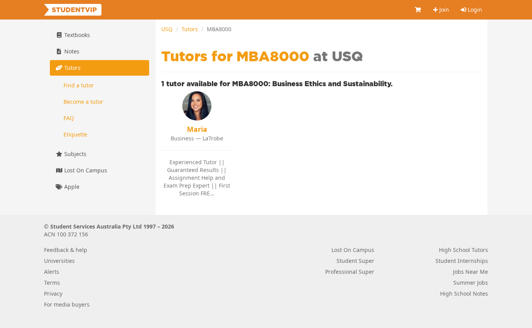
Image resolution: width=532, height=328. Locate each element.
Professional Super (349, 271)
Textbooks (76, 35)
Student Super (355, 260)
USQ (167, 29)
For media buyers (67, 304)
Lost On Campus (85, 170)
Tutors (189, 29)
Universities (59, 260)
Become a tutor (83, 101)
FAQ (68, 118)
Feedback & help (65, 250)
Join (443, 9)
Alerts (51, 271)
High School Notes (464, 293)
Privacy (53, 293)
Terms (52, 282)
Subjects (74, 154)
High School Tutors (463, 250)
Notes (71, 51)
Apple (71, 186)
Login (474, 9)
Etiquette (75, 134)
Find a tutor (78, 85)
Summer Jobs (470, 282)
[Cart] (418, 10)
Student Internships (461, 260)
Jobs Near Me (470, 271)
